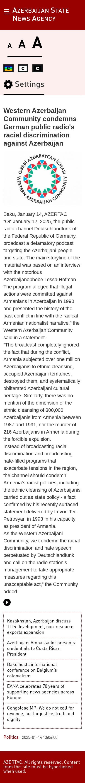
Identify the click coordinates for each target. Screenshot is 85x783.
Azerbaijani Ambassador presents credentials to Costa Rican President (41, 649)
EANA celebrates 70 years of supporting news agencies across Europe (40, 692)
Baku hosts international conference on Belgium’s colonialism (32, 670)
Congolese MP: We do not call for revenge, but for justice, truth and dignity (40, 714)
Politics (11, 737)
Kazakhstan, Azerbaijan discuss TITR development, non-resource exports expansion (40, 627)
